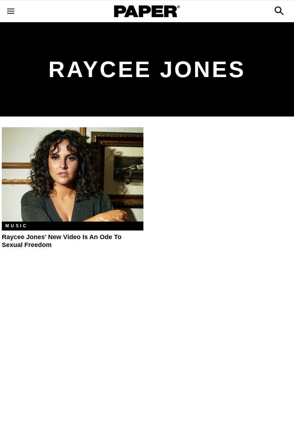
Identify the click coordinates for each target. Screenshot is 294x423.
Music (16, 225)
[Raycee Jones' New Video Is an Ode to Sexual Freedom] (72, 174)
